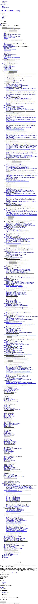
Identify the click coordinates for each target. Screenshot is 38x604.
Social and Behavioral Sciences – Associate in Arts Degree (15, 356)
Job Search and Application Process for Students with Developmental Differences (19, 487)
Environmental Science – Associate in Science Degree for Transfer (16, 240)
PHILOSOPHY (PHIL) (8, 458)
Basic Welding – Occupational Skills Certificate (13, 381)
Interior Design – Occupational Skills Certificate (13, 205)
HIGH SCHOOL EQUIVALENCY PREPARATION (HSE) (14, 545)
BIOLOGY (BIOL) (7, 400)
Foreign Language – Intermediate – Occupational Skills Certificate (16, 294)
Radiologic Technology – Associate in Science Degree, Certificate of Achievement (19, 354)
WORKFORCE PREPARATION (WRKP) (11, 554)
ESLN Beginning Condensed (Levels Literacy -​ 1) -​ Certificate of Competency (18, 501)
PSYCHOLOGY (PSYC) (8, 466)
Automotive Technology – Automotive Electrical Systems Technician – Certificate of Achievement (21, 90)
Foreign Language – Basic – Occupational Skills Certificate (15, 293)
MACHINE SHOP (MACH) (8, 447)
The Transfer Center (7, 65)
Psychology (6, 349)
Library (5, 310)
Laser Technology (7, 303)
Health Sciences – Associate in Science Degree (13, 264)
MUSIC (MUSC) (7, 453)
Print (3, 17)
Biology (5, 105)
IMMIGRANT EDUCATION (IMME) (10, 547)
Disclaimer (6, 38)
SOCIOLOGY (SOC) (7, 472)
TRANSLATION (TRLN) (8, 553)
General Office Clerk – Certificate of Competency (14, 526)
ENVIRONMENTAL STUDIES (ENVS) (11, 424)
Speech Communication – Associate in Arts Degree (14, 164)
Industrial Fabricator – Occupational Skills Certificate (14, 318)
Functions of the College (8, 35)
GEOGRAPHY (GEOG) (8, 429)
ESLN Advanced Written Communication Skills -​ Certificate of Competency (18, 504)
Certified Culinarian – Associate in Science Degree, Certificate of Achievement (18, 270)
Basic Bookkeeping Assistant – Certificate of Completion (15, 516)
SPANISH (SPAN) (7, 473)
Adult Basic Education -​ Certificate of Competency (14, 491)
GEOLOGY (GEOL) (7, 430)
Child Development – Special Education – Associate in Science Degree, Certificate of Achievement (21, 156)
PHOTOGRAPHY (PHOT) (8, 459)
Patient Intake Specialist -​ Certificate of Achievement (14, 326)
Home (3, 6)
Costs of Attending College (8, 45)
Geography (6, 251)
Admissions (6, 41)
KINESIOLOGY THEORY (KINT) (10, 443)
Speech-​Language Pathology (8, 362)
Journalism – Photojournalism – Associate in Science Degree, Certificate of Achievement (20, 282)
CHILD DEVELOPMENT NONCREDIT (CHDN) (12, 539)
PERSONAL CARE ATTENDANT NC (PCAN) (12, 552)
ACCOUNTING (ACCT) (8, 387)
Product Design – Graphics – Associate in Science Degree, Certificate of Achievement (19, 207)
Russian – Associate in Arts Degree (11, 300)
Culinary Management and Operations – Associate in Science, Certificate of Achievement (20, 273)
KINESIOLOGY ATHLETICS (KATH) (10, 442)
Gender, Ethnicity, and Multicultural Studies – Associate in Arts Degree (17, 250)
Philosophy (6, 340)
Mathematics (6, 320)
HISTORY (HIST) (7, 436)
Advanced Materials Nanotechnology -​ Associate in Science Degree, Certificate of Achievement (21, 335)
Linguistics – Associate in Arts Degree (12, 314)
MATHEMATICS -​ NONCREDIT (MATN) (11, 550)
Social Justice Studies (7, 357)
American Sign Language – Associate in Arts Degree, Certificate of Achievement (19, 290)
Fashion (5, 242)
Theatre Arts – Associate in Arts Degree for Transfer (14, 378)
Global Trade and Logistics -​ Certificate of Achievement (15, 129)
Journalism (6, 280)
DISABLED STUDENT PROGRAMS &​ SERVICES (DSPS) (14, 540)
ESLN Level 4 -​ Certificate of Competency (13, 498)
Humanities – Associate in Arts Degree (12, 279)
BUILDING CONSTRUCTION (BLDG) (11, 401)
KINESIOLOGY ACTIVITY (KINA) (10, 441)
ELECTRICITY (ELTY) (8, 419)
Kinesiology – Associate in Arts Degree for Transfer (14, 286)
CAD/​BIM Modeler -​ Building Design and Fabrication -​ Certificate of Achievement (19, 213)
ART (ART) (6, 396)
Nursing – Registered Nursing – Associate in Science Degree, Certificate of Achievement (20, 338)
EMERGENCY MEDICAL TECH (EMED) (11, 420)
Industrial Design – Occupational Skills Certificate (14, 204)
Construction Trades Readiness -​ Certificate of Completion (15, 524)
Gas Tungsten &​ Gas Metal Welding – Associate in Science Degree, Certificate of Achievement (21, 383)
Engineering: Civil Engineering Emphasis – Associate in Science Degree (17, 230)
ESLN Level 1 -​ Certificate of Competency (13, 495)
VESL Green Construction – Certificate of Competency (15, 510)
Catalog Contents (5, 15)
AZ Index (3, 2)
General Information (5, 30)
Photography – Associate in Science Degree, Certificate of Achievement (17, 344)
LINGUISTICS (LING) (8, 446)
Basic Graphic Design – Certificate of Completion (14, 517)
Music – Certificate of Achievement (11, 331)
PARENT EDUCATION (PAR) (9, 551)
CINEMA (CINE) (7, 406)
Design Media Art (7, 192)
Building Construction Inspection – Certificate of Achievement (16, 108)
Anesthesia (6, 75)
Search (3, 18)
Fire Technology (7, 245)
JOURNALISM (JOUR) (8, 440)
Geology (5, 256)
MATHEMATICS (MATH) (8, 450)
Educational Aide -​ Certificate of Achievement (13, 219)
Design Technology (7, 209)
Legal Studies (6, 306)
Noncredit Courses (5, 533)
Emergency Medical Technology (9, 226)
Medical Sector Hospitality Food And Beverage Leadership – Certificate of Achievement (20, 277)
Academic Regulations (7, 62)
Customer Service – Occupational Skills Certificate (14, 128)
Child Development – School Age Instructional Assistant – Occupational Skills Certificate (20, 152)
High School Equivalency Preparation (12, 493)
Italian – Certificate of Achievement (11, 298)
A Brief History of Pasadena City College (10, 31)
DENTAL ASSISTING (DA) (9, 413)
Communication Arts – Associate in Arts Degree (13, 162)
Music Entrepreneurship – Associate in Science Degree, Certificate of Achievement (19, 332)
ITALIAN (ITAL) (7, 438)
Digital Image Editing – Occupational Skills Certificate (14, 343)
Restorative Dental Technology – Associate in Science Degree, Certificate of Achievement (20, 191)
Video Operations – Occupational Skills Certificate (14, 374)
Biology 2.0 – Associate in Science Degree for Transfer (15, 106)
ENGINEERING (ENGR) (8, 421)
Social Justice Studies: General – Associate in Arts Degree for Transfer (17, 358)
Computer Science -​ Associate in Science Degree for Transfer (15, 180)
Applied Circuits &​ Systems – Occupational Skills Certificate (15, 222)
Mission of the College (7, 32)
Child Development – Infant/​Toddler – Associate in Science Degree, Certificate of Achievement (21, 146)
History (5, 266)
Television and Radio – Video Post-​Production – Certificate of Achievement (18, 371)
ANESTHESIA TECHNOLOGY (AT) (10, 392)
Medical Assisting (7, 322)
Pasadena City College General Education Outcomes (12, 34)
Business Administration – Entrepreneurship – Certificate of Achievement (17, 114)
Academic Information (7, 51)
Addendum (4, 556)
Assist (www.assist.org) (8, 67)
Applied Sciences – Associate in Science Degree (13, 229)
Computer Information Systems (9, 165)
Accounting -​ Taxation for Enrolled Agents (13, 74)
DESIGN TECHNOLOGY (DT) (9, 415)
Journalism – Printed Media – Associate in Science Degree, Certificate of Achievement (19, 283)
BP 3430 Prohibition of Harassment (9, 60)
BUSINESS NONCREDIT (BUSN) (10, 537)
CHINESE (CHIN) (7, 405)
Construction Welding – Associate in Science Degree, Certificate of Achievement (19, 382)
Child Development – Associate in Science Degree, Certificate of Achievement (18, 144)
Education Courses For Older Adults (10, 484)
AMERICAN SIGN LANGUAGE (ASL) (11, 390)
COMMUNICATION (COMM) (9, 408)
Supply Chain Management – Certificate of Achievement (15, 130)
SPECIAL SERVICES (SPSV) (9, 474)
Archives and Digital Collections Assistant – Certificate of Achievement (17, 311)
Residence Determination (8, 44)
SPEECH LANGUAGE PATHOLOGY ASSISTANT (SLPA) (14, 476)
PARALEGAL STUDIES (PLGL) (9, 455)
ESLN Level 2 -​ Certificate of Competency (13, 496)
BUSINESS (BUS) (7, 402)
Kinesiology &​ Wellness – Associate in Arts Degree (14, 285)
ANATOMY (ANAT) (7, 391)
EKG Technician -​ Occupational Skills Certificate (14, 323)
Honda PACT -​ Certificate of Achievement (13, 96)
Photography (6, 342)
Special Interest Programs (8, 52)
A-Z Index (4, 16)
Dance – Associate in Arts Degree (11, 185)
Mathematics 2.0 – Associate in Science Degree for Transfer (15, 321)
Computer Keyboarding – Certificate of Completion (14, 522)
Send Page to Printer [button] (5, 592)
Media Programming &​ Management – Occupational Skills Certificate (17, 368)
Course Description (5, 386)
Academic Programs (5, 7)
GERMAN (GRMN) (7, 431)
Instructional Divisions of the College (8, 385)
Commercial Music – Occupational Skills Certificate (14, 328)
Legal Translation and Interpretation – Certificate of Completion (16, 529)
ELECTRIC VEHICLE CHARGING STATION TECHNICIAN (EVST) (16, 541)
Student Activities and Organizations (10, 49)
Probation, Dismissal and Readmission (10, 54)
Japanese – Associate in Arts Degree (12, 299)
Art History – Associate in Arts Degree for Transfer (14, 84)
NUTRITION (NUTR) (8, 454)
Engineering (6, 228)
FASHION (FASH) (7, 426)
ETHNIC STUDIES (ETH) (8, 425)
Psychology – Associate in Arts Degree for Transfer (14, 350)
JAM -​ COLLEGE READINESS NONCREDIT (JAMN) (13, 548)
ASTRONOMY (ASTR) (8, 398)
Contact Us (4, 582)
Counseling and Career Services (9, 64)
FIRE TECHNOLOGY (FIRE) (9, 427)
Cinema (5, 158)
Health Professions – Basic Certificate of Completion (14, 527)
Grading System (6, 53)
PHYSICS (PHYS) (7, 461)
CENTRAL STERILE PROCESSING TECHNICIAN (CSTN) (14, 538)
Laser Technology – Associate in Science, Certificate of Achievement (17, 305)
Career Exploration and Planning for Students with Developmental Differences (18, 486)
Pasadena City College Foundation (9, 37)
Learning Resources (7, 50)
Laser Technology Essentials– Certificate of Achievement (15, 304)
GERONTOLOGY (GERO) (8, 432)
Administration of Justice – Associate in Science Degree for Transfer (17, 307)
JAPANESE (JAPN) (7, 439)
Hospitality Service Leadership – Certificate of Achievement (15, 276)
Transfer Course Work (7, 56)
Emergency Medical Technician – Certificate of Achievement (15, 227)
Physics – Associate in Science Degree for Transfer (14, 346)
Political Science (7, 347)
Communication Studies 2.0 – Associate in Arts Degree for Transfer (16, 163)
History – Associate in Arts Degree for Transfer (13, 267)
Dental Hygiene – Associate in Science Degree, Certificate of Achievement (18, 187)
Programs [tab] (3, 559)
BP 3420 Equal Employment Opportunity (10, 61)
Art (4, 83)
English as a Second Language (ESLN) (10, 494)
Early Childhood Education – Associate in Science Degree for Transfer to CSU (18, 157)
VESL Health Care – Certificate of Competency (13, 511)
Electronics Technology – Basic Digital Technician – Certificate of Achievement (18, 224)
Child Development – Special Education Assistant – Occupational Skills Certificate (19, 155)
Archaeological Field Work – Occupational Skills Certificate (15, 80)
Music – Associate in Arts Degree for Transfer (13, 330)
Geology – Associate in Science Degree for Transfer (14, 257)
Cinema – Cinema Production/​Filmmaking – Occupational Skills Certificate (18, 159)
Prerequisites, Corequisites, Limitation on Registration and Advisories (15, 43)
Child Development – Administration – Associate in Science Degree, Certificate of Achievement (21, 143)
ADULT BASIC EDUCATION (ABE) (10, 534)
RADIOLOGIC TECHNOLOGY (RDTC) (11, 467)
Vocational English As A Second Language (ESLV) (12, 507)
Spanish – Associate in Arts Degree (11, 301)
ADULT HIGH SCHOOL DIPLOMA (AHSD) (11, 535)
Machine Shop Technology (8, 315)
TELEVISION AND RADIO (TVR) (10, 479)
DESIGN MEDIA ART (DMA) (9, 416)
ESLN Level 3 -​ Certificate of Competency (13, 497)
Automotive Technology (8, 87)
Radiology (6, 353)
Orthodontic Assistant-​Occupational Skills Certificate (14, 189)
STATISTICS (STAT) (7, 477)
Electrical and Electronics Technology (10, 221)
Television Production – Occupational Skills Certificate (14, 373)
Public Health (6, 351)
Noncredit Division (5, 483)
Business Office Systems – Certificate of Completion (14, 518)
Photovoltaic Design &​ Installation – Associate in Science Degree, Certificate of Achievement (20, 225)
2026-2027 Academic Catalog (10, 10)
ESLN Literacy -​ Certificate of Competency (13, 500)
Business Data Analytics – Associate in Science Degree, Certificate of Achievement (19, 127)
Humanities (6, 278)
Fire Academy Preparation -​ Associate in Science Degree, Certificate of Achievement (19, 246)
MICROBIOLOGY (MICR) (8, 452)
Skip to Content (4, 1)
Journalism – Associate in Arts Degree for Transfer (14, 281)
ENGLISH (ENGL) (7, 422)
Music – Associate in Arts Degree (11, 329)
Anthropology (6, 77)
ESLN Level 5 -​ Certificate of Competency (13, 499)
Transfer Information (5, 63)
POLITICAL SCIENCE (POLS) (9, 463)
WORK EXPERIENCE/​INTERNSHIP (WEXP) (12, 482)
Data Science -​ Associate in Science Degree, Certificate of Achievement (17, 181)
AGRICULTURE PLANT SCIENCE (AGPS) (11, 389)
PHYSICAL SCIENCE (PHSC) (9, 460)
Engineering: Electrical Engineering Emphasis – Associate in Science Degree (18, 231)
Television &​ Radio (7, 364)
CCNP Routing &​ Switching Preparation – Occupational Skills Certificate (17, 166)
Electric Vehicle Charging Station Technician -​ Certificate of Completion (17, 525)
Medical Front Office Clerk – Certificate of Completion (15, 530)
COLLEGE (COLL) (7, 407)
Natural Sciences (7, 334)
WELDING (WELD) (7, 480)
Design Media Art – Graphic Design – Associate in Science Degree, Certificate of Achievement (21, 198)
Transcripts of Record (7, 55)
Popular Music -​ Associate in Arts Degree (12, 333)
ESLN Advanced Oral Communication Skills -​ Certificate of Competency (17, 506)
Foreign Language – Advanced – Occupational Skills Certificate (16, 292)
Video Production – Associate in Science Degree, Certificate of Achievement (18, 375)
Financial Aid (6, 48)
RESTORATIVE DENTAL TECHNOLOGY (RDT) (12, 469)
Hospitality (6, 268)
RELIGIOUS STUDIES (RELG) (9, 468)
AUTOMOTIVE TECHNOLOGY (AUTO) (11, 399)
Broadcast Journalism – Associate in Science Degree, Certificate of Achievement (18, 365)
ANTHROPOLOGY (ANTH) (9, 393)
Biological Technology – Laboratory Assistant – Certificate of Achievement (18, 100)
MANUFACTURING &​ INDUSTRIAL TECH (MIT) (13, 448)
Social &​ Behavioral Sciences (9, 355)
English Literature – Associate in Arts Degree (13, 235)
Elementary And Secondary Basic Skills (10, 490)
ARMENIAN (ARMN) (8, 395)
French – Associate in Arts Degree (11, 295)
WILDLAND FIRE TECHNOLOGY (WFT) (11, 481)
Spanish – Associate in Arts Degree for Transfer (13, 302)
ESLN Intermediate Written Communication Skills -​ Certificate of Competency (18, 503)
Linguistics (6, 313)
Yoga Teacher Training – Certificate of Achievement (14, 288)
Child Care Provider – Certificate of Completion (13, 521)
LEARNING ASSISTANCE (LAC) (10, 549)
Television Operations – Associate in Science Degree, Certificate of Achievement (19, 372)
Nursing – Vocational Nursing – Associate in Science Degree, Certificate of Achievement (20, 339)
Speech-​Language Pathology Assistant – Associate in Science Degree (17, 363)
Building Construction (7, 107)
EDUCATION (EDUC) (8, 418)
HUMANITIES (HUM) (8, 437)
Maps (3, 583)
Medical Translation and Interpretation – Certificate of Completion (16, 531)
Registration (6, 42)
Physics (5, 345)
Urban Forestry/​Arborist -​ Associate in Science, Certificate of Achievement (18, 241)
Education (6, 218)
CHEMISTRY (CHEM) (8, 403)
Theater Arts (6, 377)
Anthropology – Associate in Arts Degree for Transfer (14, 78)
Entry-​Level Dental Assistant (10, 188)
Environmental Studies (7, 237)
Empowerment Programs (8, 47)
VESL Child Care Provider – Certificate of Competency (15, 509)
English (5, 234)
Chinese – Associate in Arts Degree (11, 291)
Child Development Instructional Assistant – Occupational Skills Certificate (18, 142)
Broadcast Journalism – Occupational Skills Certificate (14, 366)
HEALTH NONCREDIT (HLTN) (9, 544)
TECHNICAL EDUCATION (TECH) (10, 478)
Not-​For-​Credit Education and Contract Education (12, 36)
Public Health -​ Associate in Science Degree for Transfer (15, 352)
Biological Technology (7, 97)
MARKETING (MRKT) (8, 449)
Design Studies (6, 203)
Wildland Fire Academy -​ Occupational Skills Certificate (15, 247)
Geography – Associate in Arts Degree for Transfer (14, 255)
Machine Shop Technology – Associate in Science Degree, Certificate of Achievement (19, 319)
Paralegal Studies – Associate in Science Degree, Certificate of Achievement (18, 309)
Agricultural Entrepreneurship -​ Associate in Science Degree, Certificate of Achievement (20, 238)
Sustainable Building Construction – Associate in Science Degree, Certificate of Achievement (20, 111)
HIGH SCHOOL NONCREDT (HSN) (10, 546)
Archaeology (6, 79)
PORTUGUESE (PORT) (8, 465)
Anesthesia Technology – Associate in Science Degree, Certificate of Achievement (19, 76)
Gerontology (6, 258)
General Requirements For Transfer (9, 66)
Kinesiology (6, 284)
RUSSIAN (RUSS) (7, 470)
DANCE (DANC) (7, 412)
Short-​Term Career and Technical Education (11, 515)
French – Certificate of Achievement (12, 296)
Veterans (5, 58)
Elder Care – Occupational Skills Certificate (13, 259)
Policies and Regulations (6, 59)
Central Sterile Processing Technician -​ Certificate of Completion (16, 520)
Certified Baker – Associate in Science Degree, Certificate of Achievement (18, 269)
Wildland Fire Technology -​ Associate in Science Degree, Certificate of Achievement (19, 248)
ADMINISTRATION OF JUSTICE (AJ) (10, 388)
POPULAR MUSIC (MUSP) (9, 464)
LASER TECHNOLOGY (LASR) (9, 444)
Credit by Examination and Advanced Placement (12, 57)
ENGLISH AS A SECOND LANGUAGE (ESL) (12, 423)
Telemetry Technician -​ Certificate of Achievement (14, 265)
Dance (5, 184)
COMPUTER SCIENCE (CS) (9, 410)
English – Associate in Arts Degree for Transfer (13, 236)
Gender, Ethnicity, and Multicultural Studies (11, 249)
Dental (5, 186)
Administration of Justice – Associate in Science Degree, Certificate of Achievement (19, 308)
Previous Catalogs (5, 557)
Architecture (6, 81)
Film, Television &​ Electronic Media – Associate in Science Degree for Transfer (18, 367)
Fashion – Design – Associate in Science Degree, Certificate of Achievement (18, 244)
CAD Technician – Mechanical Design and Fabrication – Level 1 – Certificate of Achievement (21, 210)
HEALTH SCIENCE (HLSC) (9, 435)
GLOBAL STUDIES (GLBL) (9, 433)
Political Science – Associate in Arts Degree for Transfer (15, 348)
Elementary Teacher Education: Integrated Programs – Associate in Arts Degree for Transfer (20, 220)
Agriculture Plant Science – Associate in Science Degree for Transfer (17, 239)
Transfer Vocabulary (7, 68)
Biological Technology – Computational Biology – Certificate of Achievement (18, 99)
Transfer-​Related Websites (8, 69)
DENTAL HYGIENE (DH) (8, 414)
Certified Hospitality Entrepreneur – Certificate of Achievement (16, 271)
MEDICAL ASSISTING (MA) (9, 451)
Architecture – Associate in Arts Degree (12, 82)
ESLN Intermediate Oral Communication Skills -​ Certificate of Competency (18, 505)
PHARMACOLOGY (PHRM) (9, 457)
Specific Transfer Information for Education (11, 70)
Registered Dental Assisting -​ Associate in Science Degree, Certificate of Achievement (19, 190)
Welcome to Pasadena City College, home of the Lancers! (11, 28)
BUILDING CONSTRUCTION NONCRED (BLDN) (13, 536)
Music (5, 327)
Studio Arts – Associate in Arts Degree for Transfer (14, 86)
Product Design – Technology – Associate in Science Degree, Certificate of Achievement (20, 208)
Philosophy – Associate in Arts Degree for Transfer (14, 341)
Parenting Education (7, 514)
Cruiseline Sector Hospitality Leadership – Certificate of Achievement (17, 272)
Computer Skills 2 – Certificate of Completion (13, 523)
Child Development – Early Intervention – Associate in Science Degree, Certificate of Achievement (21, 145)
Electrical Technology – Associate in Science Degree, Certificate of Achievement (19, 223)
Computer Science (7, 179)
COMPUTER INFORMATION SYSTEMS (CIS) (12, 409)
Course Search (4, 27)
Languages (6, 289)
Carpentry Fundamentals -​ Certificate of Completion (14, 519)
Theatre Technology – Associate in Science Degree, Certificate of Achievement (18, 379)
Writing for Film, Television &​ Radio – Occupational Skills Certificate (17, 376)
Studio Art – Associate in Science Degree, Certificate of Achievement (17, 85)
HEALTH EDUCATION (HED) (9, 434)
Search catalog (2, 25)
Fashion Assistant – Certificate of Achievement (13, 243)
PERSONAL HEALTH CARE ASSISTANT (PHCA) (13, 456)
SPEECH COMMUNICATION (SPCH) (10, 475)
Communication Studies (8, 161)
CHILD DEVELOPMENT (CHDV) (10, 404)
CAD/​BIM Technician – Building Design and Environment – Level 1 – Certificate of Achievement (21, 214)
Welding (5, 380)
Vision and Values (7, 33)
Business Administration (8, 112)
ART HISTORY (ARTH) (8, 397)
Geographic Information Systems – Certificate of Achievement (16, 254)
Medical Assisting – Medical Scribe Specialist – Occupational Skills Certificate (18, 325)
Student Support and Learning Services (8, 46)
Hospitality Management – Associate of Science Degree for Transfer (17, 275)
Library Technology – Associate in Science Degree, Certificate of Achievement (18, 312)
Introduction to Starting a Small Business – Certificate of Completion (17, 528)
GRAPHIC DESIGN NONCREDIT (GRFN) (11, 543)
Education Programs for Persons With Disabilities (12, 485)
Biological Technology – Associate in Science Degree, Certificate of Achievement (19, 98)
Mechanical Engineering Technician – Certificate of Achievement (16, 233)
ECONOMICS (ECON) (8, 417)
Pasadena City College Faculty (7, 555)
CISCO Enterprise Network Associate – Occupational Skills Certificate (17, 167)
